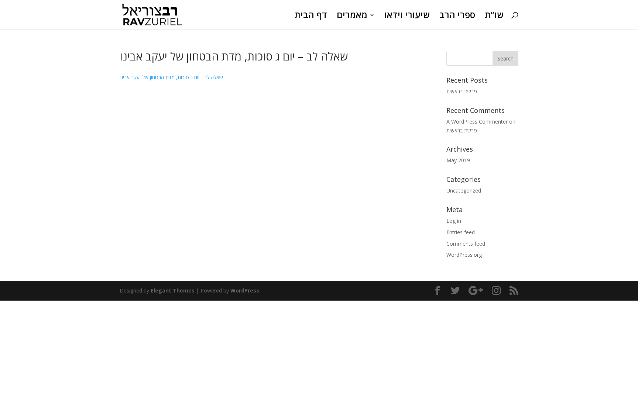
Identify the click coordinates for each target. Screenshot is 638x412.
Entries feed (460, 232)
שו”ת (494, 16)
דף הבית (311, 16)
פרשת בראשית (461, 91)
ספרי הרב (457, 16)
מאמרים (352, 16)
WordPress (244, 290)
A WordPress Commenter (477, 121)
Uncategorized (463, 190)
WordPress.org (464, 254)
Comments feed (465, 243)
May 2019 (458, 160)
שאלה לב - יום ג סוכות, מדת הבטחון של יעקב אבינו (171, 77)
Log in (453, 220)
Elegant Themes (173, 290)
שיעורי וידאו (407, 16)
